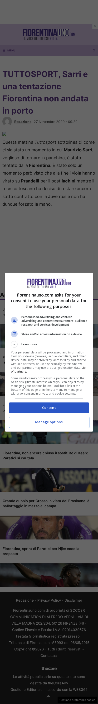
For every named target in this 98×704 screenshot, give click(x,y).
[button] (49, 344)
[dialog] (49, 352)
